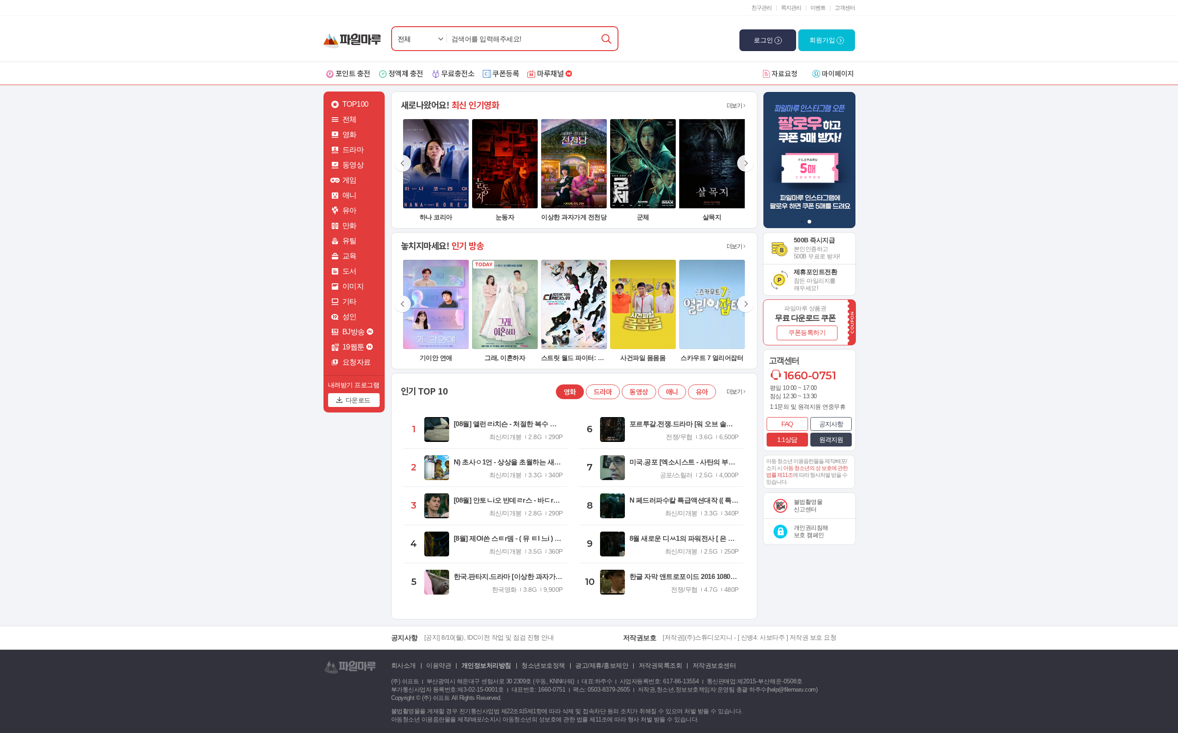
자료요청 (784, 73)
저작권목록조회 (660, 665)
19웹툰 (353, 347)
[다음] (745, 163)
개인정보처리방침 (486, 665)
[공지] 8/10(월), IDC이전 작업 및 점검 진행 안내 (489, 637)
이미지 (353, 286)
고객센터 (845, 8)
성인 (349, 317)
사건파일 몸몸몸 (642, 357)
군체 (643, 217)
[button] (794, 222)
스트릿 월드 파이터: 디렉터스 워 (585, 357)
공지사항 (831, 424)
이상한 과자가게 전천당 (573, 217)
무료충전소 (458, 73)
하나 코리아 (436, 217)
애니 (349, 195)
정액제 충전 (405, 73)
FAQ (787, 424)
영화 (349, 134)
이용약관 (438, 665)
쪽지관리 (791, 8)
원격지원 (831, 439)
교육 (349, 256)
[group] (809, 160)
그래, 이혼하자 (505, 357)
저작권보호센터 (714, 665)
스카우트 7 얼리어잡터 (712, 357)
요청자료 (356, 362)
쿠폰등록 (505, 73)
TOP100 (355, 104)
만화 (349, 225)
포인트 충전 (352, 73)
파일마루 (354, 36)
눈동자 (505, 217)
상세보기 (435, 201)
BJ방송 (353, 332)
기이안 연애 (436, 357)
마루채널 (550, 73)
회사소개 (403, 665)
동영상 (353, 165)
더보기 (734, 105)
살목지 (712, 217)
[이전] (403, 163)
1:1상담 (787, 439)
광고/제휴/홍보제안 (601, 665)
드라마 (353, 150)
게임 (349, 180)
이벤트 (818, 8)
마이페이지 (838, 73)
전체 (404, 39)
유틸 (349, 241)
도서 (349, 271)
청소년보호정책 (543, 665)
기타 (349, 301)
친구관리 (761, 8)
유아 (349, 210)
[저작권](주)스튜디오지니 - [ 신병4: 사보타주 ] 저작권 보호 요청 (749, 637)
